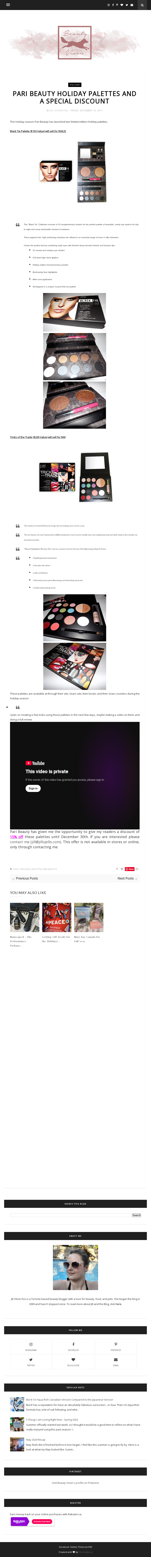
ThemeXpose (86, 1552)
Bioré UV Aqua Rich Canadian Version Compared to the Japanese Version (69, 1399)
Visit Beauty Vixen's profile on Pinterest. (75, 1483)
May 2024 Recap (35, 1439)
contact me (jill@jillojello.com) (35, 841)
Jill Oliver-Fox (59, 110)
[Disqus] (75, 1017)
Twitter (31, 1365)
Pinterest (116, 1350)
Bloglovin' (73, 1365)
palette (36, 869)
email (116, 1365)
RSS (90, 1546)
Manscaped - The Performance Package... (21, 941)
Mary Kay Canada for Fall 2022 (87, 939)
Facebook (73, 1350)
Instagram (31, 1350)
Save (131, 869)
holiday (75, 84)
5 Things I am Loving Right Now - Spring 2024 (52, 1419)
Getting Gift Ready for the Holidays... (56, 939)
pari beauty (50, 869)
